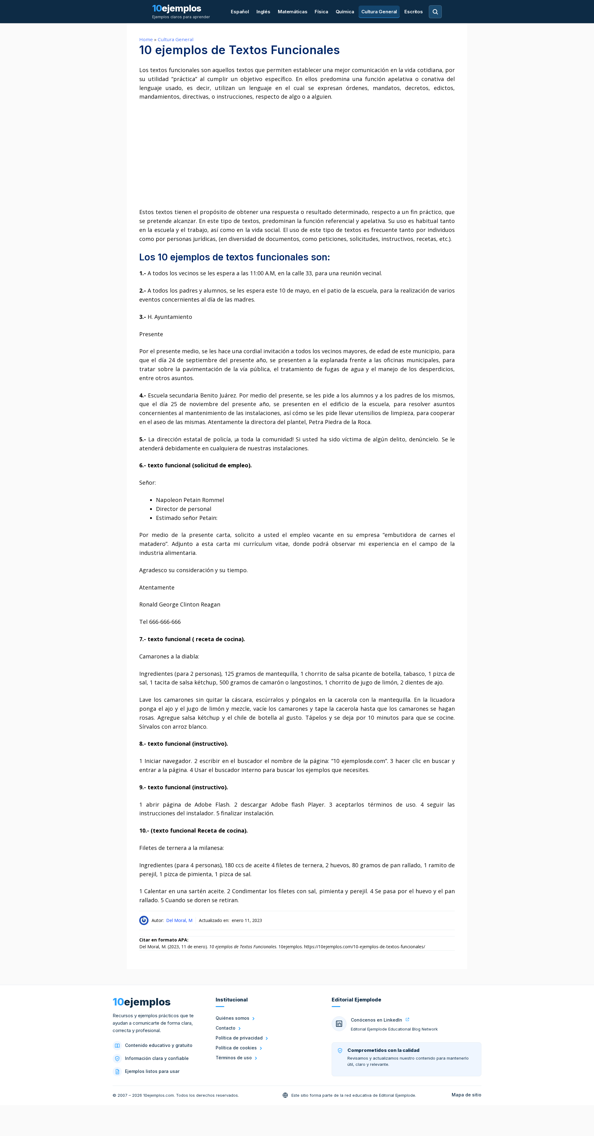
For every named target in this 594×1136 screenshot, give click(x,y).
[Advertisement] (297, 154)
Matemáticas (292, 12)
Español (240, 12)
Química (345, 12)
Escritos (413, 12)
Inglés (263, 12)
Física (321, 12)
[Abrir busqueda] (435, 11)
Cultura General (379, 12)
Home (146, 39)
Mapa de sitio (466, 1094)
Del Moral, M (179, 920)
